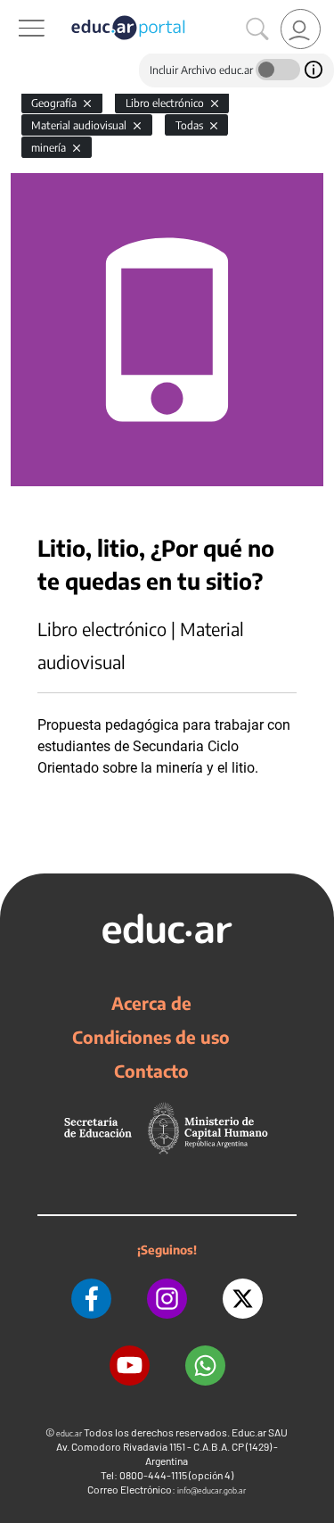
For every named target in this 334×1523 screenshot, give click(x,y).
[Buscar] (257, 29)
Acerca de (151, 1003)
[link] (301, 29)
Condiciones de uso (151, 1036)
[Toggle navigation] (16, 9)
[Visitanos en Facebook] (91, 1299)
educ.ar (69, 1433)
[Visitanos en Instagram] (167, 1299)
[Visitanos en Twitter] (242, 1299)
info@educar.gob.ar (211, 1490)
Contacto (151, 1070)
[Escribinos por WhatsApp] (205, 1366)
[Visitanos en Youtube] (129, 1366)
